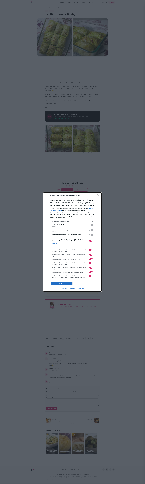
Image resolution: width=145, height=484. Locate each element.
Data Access (72, 288)
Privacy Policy (81, 288)
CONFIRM (61, 283)
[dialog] (72, 242)
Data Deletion (64, 288)
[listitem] (72, 221)
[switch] (91, 225)
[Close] (98, 195)
